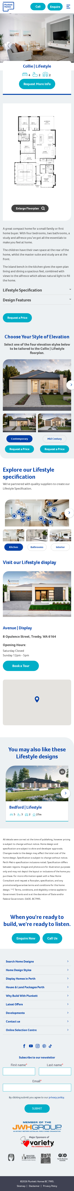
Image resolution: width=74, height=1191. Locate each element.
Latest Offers (14, 1004)
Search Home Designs (20, 961)
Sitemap (21, 1186)
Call (37, 7)
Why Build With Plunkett (22, 996)
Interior (60, 547)
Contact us (13, 1021)
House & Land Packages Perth (25, 987)
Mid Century (54, 439)
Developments (15, 1013)
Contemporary (19, 439)
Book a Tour (20, 666)
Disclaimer (34, 1186)
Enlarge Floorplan (27, 208)
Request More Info (37, 84)
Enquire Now (26, 938)
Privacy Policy (50, 1186)
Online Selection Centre (21, 1030)
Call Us (52, 938)
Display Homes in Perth (20, 979)
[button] (49, 503)
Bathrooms (37, 547)
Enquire (55, 7)
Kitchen (13, 547)
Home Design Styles (18, 970)
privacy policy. (57, 1097)
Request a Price (17, 318)
